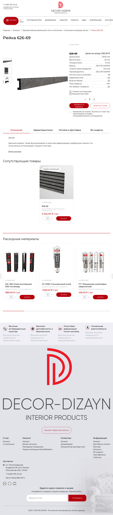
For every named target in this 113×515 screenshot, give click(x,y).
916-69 (45, 206)
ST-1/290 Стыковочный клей (56, 284)
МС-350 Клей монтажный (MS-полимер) (18, 285)
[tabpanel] (56, 194)
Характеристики (43, 130)
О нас (22, 21)
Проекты (74, 20)
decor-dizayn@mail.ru (15, 478)
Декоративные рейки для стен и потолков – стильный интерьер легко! (56, 30)
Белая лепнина (30, 444)
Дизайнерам (50, 20)
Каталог (13, 20)
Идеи (84, 20)
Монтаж (96, 447)
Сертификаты (99, 455)
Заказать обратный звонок (56, 430)
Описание (16, 130)
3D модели (96, 130)
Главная (7, 30)
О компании (8, 444)
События (63, 20)
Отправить (77, 498)
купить (64, 218)
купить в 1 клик (100, 106)
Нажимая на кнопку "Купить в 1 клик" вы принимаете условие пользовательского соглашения (91, 114)
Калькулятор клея (80, 94)
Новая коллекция (51, 169)
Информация (96, 20)
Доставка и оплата (101, 444)
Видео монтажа (14, 152)
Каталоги (97, 449)
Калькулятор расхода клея (73, 447)
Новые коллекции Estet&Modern (38, 449)
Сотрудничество (34, 20)
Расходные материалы (33, 447)
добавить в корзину (79, 106)
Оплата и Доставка (70, 130)
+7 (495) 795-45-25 (10, 5)
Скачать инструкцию (81, 91)
